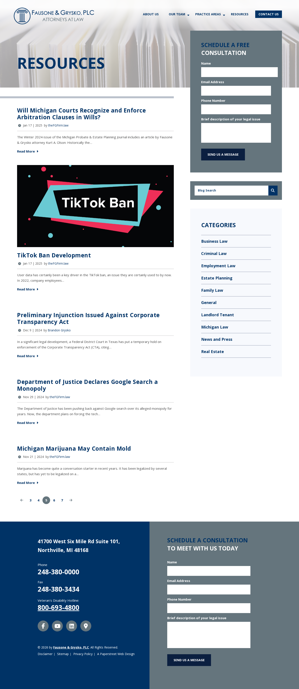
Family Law (212, 290)
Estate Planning (216, 278)
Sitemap (63, 654)
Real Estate (212, 351)
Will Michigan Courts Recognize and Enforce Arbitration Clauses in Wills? (81, 113)
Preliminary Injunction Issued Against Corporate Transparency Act (88, 318)
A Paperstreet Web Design (116, 654)
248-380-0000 (58, 571)
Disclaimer (45, 654)
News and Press (216, 339)
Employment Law (218, 265)
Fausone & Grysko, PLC (71, 647)
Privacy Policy (83, 654)
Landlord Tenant (217, 314)
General (208, 302)
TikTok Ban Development (54, 255)
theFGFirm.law (58, 125)
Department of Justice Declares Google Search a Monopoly (87, 385)
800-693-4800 (58, 607)
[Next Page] (71, 500)
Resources (239, 14)
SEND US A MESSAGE (223, 154)
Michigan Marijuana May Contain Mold (74, 448)
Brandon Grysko (59, 330)
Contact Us (269, 14)
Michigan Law (214, 327)
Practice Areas (208, 14)
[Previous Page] (21, 500)
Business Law (214, 241)
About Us (151, 14)
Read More (26, 151)
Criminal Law (214, 253)
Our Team (177, 14)
